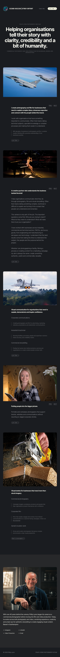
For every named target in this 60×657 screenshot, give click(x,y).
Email (21, 633)
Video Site (42, 8)
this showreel (16, 520)
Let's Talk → (15, 140)
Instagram (7, 630)
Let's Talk (52, 8)
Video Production (10, 633)
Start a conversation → (18, 538)
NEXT (55, 105)
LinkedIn (22, 630)
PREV (50, 105)
